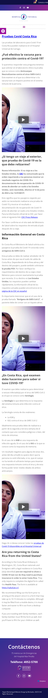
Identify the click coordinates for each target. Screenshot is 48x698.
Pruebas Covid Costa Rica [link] (19, 36)
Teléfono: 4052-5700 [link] (24, 662)
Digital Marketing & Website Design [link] (14, 692)
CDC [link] (21, 174)
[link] (3, 31)
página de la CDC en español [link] (14, 291)
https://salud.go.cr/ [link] (10, 587)
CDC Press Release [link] (29, 217)
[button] (24, 27)
